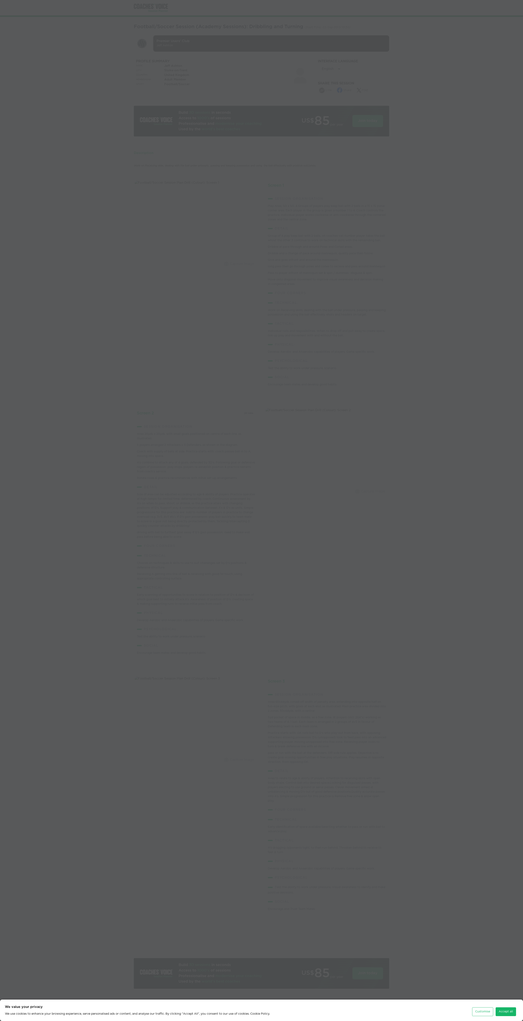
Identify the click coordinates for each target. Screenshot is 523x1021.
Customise (482, 1011)
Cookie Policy (259, 1013)
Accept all (506, 1011)
